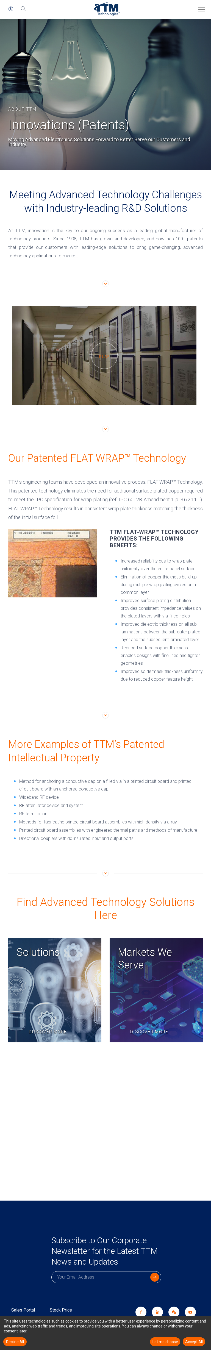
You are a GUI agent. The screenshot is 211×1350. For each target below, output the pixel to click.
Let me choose (165, 1342)
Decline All (15, 1342)
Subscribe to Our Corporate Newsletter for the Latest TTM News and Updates (104, 1251)
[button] (10, 8)
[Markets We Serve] (156, 990)
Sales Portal (23, 1310)
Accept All (194, 1342)
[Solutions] (54, 990)
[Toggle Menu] (200, 7)
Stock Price (61, 1310)
